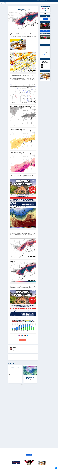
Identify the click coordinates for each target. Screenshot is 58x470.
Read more (47, 53)
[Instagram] (41, 0)
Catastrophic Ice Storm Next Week (13, 357)
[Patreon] (46, 0)
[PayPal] (27, 335)
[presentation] (30, 370)
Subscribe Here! (45, 19)
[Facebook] (37, 0)
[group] (42, 66)
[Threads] (40, 0)
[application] (45, 26)
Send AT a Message (45, 30)
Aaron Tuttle (21, 10)
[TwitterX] (38, 0)
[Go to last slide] (9, 374)
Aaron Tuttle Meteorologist (45, 62)
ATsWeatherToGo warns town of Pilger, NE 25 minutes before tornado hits (14, 368)
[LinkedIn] (22, 335)
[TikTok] (42, 0)
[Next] (36, 374)
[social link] (44, 13)
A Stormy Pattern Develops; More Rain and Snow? (30, 357)
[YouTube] (43, 0)
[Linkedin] (44, 0)
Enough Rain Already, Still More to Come (30, 378)
